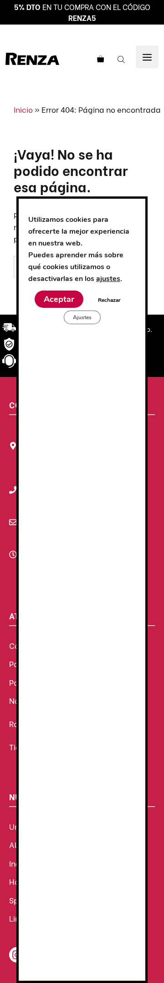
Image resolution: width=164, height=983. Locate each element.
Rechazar (109, 300)
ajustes (108, 279)
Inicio (23, 109)
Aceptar (59, 299)
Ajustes (82, 317)
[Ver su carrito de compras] (99, 58)
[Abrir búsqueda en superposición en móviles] (122, 58)
